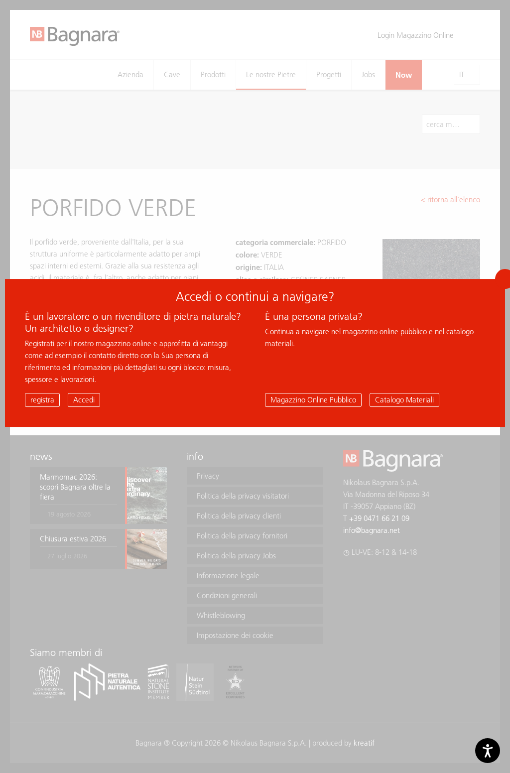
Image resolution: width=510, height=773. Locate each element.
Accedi (84, 399)
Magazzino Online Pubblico (313, 399)
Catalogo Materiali (404, 399)
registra (42, 399)
